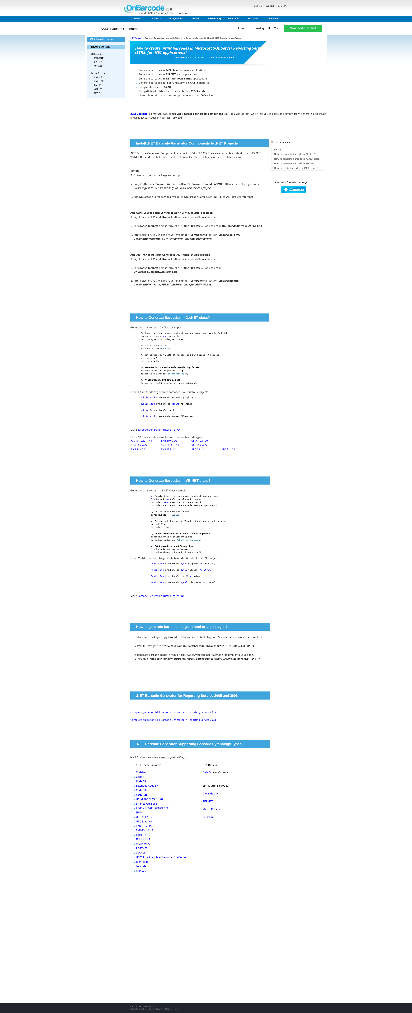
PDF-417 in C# (169, 441)
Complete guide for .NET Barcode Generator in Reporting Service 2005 (173, 712)
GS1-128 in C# (199, 445)
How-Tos (273, 28)
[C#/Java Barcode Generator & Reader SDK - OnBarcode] (158, 13)
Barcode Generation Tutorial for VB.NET (162, 596)
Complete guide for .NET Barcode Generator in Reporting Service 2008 (173, 720)
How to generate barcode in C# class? (294, 154)
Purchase (257, 5)
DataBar (208, 772)
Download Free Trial (303, 28)
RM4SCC (141, 871)
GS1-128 (98, 89)
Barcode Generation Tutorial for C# (159, 429)
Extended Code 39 (147, 785)
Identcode (142, 862)
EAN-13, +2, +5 (144, 830)
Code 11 (141, 777)
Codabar (141, 772)
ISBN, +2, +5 (143, 835)
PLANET (140, 852)
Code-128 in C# (170, 445)
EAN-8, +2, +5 (144, 826)
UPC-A (97, 93)
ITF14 (139, 812)
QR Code (98, 66)
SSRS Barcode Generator (119, 29)
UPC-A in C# (198, 449)
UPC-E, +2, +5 (144, 821)
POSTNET (141, 848)
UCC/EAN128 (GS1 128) (150, 799)
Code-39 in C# (139, 445)
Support (270, 5)
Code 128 (98, 81)
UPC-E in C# (228, 449)
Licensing (258, 28)
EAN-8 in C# (138, 449)
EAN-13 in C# (168, 449)
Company (282, 5)
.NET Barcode (136, 38)
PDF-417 (98, 62)
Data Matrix (99, 57)
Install (277, 149)
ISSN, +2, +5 (143, 839)
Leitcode (141, 866)
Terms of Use (135, 1006)
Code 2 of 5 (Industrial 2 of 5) (153, 808)
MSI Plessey (143, 844)
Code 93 (141, 790)
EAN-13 (97, 85)
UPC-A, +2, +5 (144, 817)
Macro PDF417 (211, 809)
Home (137, 18)
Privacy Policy (149, 1006)
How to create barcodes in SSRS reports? (296, 168)
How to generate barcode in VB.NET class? (297, 158)
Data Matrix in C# (141, 441)
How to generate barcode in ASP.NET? (294, 163)
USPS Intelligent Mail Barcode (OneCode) (161, 857)
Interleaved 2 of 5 (146, 803)
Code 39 (98, 77)
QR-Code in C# (199, 441)
